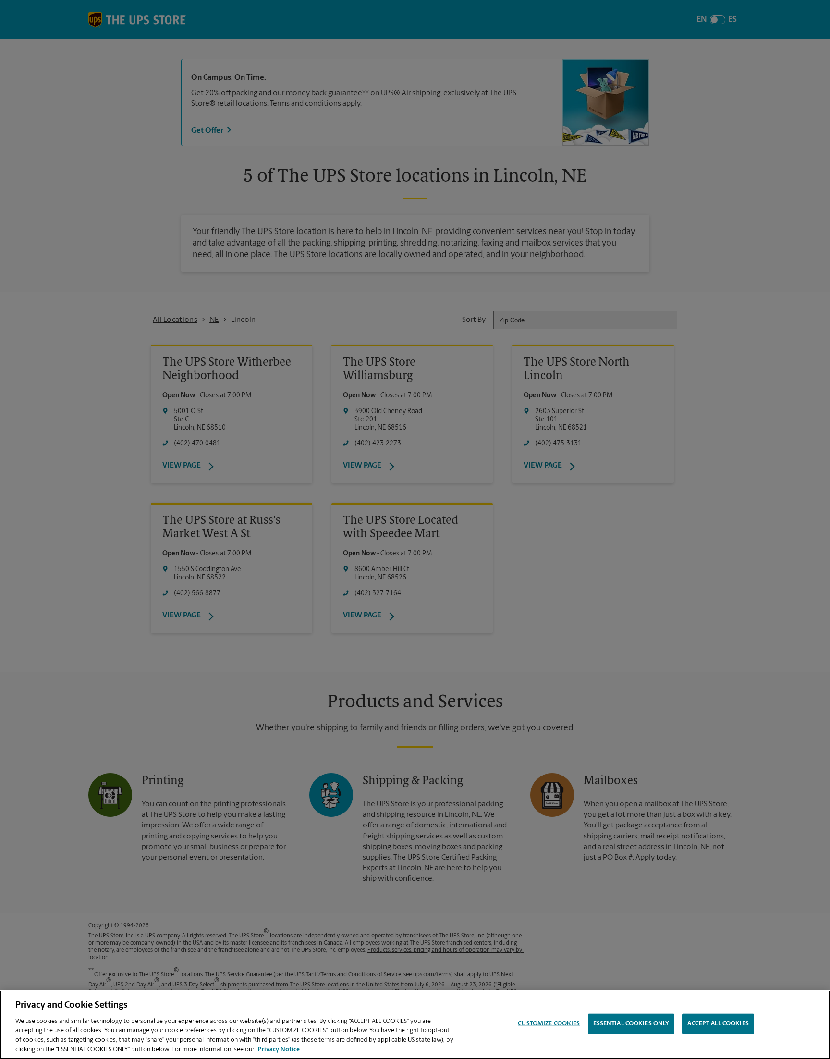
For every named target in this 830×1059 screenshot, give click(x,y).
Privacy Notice (279, 1049)
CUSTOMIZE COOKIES (549, 1024)
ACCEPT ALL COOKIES (717, 1024)
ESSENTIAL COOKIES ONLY (631, 1024)
